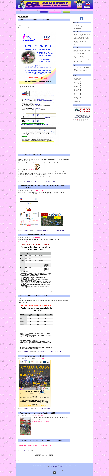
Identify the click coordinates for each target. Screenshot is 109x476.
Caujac (77, 61)
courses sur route (59, 351)
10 (79, 120)
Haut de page (58, 467)
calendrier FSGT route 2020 (49, 181)
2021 (52, 150)
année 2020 (76, 87)
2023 (81, 61)
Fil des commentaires (78, 103)
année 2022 (76, 85)
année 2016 (76, 93)
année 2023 (76, 83)
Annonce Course (27, 150)
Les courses (76, 25)
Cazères (74, 56)
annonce (38, 150)
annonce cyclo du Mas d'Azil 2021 (34, 19)
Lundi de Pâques (47, 291)
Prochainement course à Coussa (34, 235)
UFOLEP (50, 351)
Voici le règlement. (22, 241)
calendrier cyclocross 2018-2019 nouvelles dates (41, 440)
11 (81, 120)
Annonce (38, 408)
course (79, 51)
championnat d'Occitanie (84, 50)
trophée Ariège (76, 57)
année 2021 (76, 86)
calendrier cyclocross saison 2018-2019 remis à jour (35, 445)
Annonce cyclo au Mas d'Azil (32, 356)
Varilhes (85, 55)
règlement (39, 351)
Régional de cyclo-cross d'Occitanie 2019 (37, 413)
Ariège (46, 351)
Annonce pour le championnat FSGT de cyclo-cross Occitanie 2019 (41, 187)
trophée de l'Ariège (80, 53)
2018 (49, 408)
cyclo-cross (43, 150)
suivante (51, 455)
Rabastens (75, 55)
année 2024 (76, 82)
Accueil (44, 12)
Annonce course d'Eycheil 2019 (33, 296)
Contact (66, 12)
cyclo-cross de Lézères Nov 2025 (81, 37)
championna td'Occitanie (78, 59)
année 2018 (76, 90)
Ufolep (86, 57)
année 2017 (76, 91)
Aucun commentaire (40, 21)
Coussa (42, 291)
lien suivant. (31, 169)
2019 (56, 230)
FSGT (53, 230)
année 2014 (76, 96)
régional (75, 51)
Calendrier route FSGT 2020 (32, 154)
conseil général (84, 51)
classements (80, 56)
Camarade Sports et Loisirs (55, 6)
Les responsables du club (56, 466)
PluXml (65, 470)
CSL (58, 230)
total (75, 98)
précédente (38, 455)
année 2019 (76, 89)
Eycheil (42, 351)
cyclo (42, 408)
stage (74, 61)
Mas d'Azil (48, 150)
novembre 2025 (77, 78)
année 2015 (76, 94)
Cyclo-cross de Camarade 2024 (81, 44)
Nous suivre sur (76, 20)
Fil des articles (77, 101)
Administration (51, 467)
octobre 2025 (77, 79)
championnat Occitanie (41, 230)
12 (83, 120)
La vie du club (27, 181)
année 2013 (76, 97)
